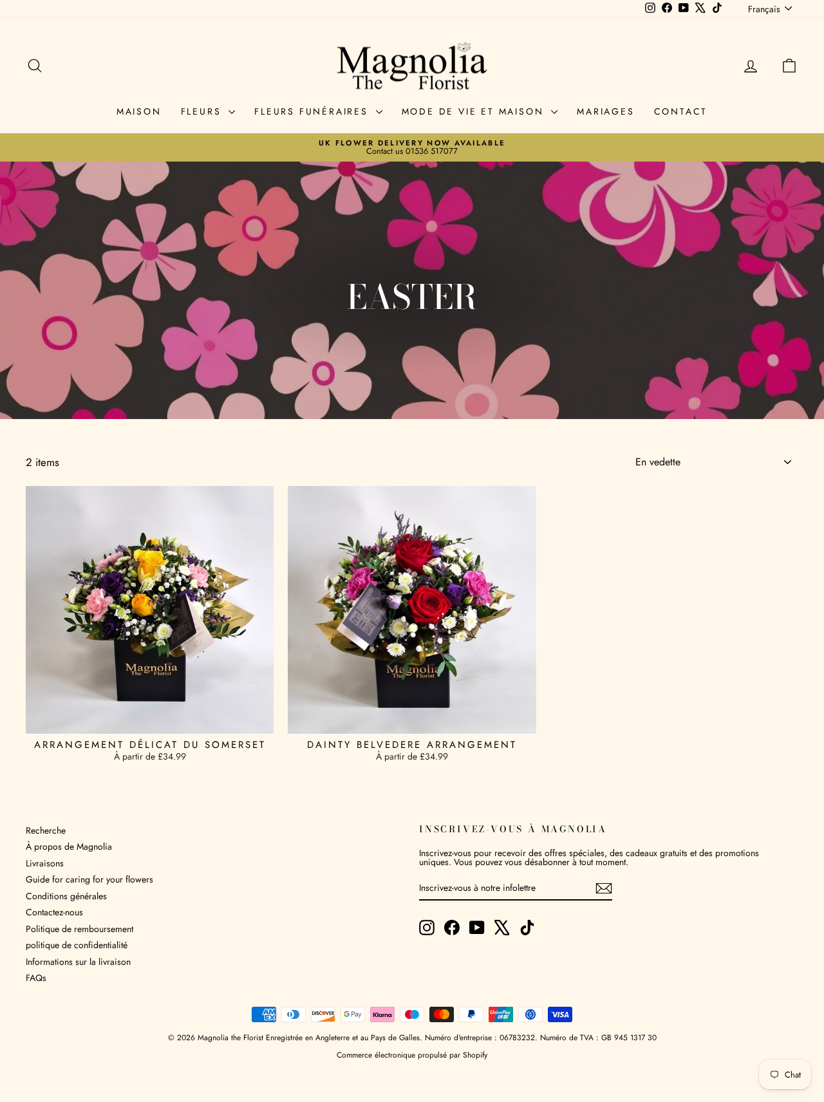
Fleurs (203, 111)
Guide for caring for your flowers (89, 879)
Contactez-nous (54, 912)
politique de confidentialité (76, 945)
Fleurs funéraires (313, 111)
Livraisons (45, 863)
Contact (681, 111)
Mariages (605, 111)
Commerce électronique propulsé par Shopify (412, 1055)
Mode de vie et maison (475, 111)
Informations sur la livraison (78, 961)
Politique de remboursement (79, 928)
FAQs (36, 977)
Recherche (46, 830)
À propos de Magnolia (69, 846)
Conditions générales (66, 896)
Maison (139, 111)
